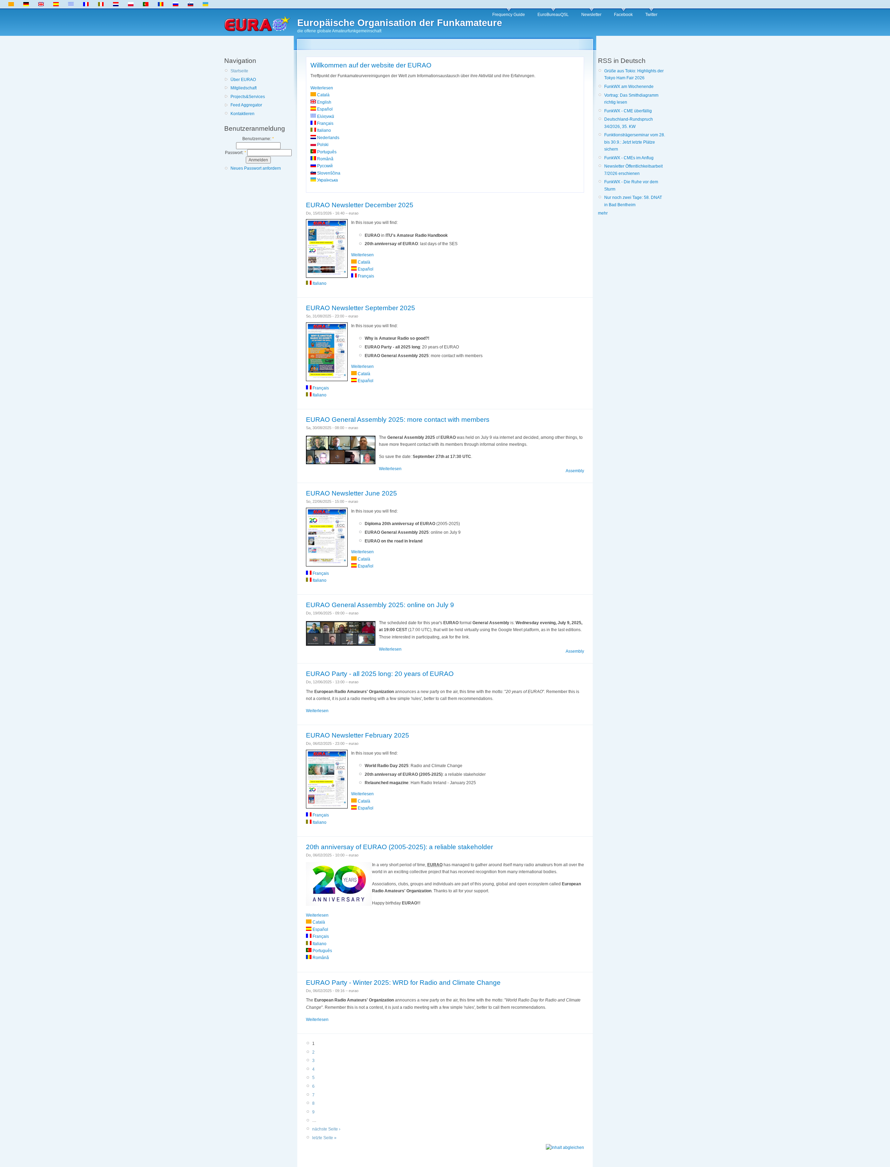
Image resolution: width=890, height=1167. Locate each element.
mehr (603, 213)
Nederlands (327, 137)
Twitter (651, 14)
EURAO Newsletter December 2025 (359, 205)
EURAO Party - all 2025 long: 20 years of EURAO (380, 673)
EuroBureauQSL (553, 14)
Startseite (239, 71)
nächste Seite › (326, 1129)
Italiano (323, 130)
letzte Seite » (324, 1137)
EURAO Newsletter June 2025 (351, 493)
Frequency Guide (508, 14)
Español (324, 109)
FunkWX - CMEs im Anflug (629, 157)
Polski (322, 144)
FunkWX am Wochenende (629, 86)
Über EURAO (243, 79)
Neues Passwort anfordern (255, 168)
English (323, 102)
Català (323, 94)
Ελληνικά (325, 116)
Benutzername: (258, 138)
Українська (327, 180)
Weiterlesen (321, 88)
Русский (324, 165)
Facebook (623, 14)
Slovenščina (328, 173)
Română (324, 158)
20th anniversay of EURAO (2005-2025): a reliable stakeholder (399, 847)
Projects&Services (247, 96)
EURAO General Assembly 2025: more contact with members (398, 419)
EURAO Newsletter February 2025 (357, 735)
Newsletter (591, 14)
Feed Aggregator (246, 105)
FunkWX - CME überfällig (628, 110)
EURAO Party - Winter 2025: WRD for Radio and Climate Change (403, 982)
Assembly (575, 470)
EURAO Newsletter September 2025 (360, 308)
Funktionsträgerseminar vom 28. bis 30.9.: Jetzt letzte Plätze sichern (634, 142)
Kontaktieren (242, 113)
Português (326, 152)
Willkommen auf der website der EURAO (370, 65)
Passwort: (235, 152)
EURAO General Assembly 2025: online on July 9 (380, 605)
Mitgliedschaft (243, 88)
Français (324, 123)
